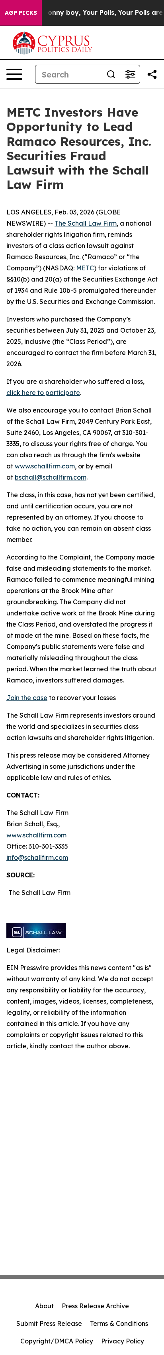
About (44, 1306)
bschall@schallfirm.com (50, 477)
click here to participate (43, 393)
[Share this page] (152, 74)
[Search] (111, 74)
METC (85, 268)
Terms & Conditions (119, 1323)
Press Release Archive (95, 1306)
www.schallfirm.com (36, 835)
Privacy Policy (122, 1341)
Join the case (26, 698)
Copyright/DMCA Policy (56, 1341)
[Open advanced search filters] (130, 74)
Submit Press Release (49, 1323)
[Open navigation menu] (14, 74)
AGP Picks (21, 12)
